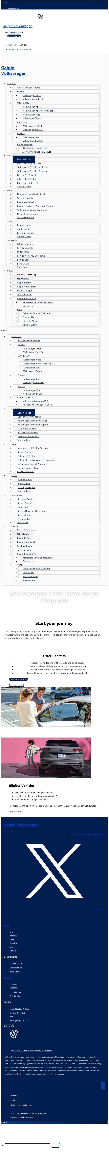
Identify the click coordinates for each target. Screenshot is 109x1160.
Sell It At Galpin (25, 290)
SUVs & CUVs (23, 102)
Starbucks (28, 305)
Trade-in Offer (24, 186)
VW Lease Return (25, 217)
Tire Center (22, 267)
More (19, 309)
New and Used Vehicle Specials (32, 194)
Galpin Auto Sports (26, 286)
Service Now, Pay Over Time (31, 255)
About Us (8, 977)
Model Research (25, 144)
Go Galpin (10, 271)
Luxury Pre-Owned (26, 175)
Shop (6, 925)
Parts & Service (12, 240)
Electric (21, 133)
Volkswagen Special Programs (32, 209)
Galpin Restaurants (26, 298)
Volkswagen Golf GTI (33, 129)
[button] (50, 330)
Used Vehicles (12, 155)
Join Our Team (24, 294)
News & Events (29, 324)
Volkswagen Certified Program (32, 171)
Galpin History (24, 282)
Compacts (22, 122)
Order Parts (23, 251)
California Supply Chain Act (36, 313)
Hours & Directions (26, 274)
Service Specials (25, 198)
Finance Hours (24, 224)
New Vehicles (11, 84)
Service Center (24, 259)
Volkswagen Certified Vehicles (32, 167)
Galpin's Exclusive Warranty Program (35, 206)
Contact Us (28, 317)
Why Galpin (23, 278)
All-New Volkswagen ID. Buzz (36, 151)
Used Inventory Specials (29, 163)
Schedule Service (25, 243)
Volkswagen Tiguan (32, 118)
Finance (9, 221)
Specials (9, 190)
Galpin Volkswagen (18, 26)
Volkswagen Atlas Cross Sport (38, 110)
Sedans (20, 91)
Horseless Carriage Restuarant (38, 302)
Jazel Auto (29, 1117)
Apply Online (23, 228)
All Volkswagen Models (28, 87)
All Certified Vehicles (27, 179)
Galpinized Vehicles (26, 202)
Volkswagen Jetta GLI (33, 99)
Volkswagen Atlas (32, 106)
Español (5, 2)
